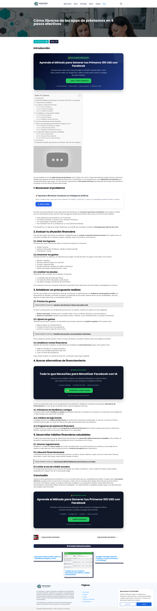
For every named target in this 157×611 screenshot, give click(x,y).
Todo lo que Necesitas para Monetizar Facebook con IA (53, 123)
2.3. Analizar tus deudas (46, 111)
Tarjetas (98, 4)
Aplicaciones (67, 4)
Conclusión (39, 140)
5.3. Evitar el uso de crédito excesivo (49, 138)
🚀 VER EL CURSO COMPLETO (78, 81)
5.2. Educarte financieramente (47, 136)
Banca (76, 4)
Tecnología (83, 4)
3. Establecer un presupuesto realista (47, 113)
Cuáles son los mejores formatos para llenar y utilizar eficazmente (77, 573)
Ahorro (91, 4)
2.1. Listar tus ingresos (45, 107)
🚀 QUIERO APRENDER (78, 519)
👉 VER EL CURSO (43, 204)
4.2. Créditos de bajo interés (47, 127)
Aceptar (144, 604)
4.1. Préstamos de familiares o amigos (49, 125)
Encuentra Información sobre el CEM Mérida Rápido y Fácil (47, 557)
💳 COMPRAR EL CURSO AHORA (78, 390)
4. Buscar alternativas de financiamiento (48, 121)
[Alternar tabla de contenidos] (79, 95)
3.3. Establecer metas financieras (48, 119)
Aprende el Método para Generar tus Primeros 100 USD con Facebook (58, 100)
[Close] (152, 590)
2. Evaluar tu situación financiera (46, 105)
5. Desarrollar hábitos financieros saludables (50, 132)
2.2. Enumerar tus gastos (46, 109)
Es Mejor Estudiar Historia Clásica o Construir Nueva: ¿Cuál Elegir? (107, 558)
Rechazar (127, 604)
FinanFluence (40, 42)
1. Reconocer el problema (44, 102)
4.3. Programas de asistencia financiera (50, 129)
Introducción (40, 98)
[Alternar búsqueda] (121, 3)
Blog (104, 4)
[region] (136, 598)
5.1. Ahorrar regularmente (46, 134)
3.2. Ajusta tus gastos (45, 117)
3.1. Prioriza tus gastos (45, 115)
